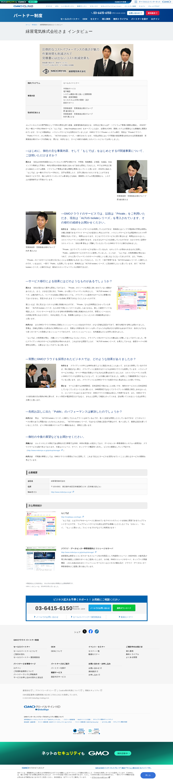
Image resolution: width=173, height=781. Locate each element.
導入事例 (129, 651)
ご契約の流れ (19, 654)
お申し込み (94, 675)
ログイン (17, 668)
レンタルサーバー (67, 6)
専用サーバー (82, 6)
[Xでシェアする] (85, 632)
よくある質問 (131, 657)
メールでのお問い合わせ (100, 608)
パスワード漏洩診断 (69, 719)
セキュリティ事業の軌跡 (120, 722)
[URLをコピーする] (97, 632)
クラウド (49, 6)
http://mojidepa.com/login (71, 517)
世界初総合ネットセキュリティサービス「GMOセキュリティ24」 (42, 719)
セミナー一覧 (94, 651)
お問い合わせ (135, 13)
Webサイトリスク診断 (84, 719)
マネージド (94, 6)
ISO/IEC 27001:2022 (53, 694)
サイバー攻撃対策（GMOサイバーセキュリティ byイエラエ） (55, 722)
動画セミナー (127, 617)
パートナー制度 (130, 6)
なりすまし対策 (106, 722)
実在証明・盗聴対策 (29, 722)
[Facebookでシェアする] (91, 632)
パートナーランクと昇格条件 (25, 674)
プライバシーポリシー (100, 777)
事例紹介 (34, 24)
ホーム (28, 24)
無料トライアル (132, 654)
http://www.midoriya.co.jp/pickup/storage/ (43, 450)
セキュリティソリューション (111, 6)
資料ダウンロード (124, 608)
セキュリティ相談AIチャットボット (103, 719)
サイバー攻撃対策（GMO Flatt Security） (87, 722)
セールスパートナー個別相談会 (87, 617)
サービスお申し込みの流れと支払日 (28, 677)
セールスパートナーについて (25, 651)
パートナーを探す (58, 668)
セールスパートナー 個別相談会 (27, 657)
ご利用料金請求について (24, 671)
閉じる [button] (148, 775)
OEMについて (56, 651)
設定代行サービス (58, 677)
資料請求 (152, 13)
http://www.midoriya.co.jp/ (61, 492)
